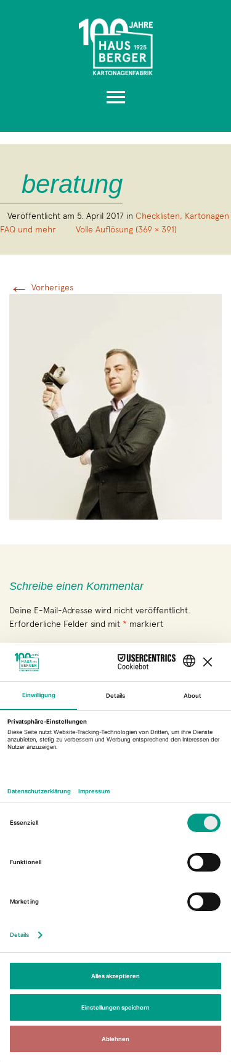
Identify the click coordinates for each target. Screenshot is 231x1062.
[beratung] (115, 406)
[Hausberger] (115, 44)
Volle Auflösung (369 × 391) (126, 229)
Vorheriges (41, 287)
